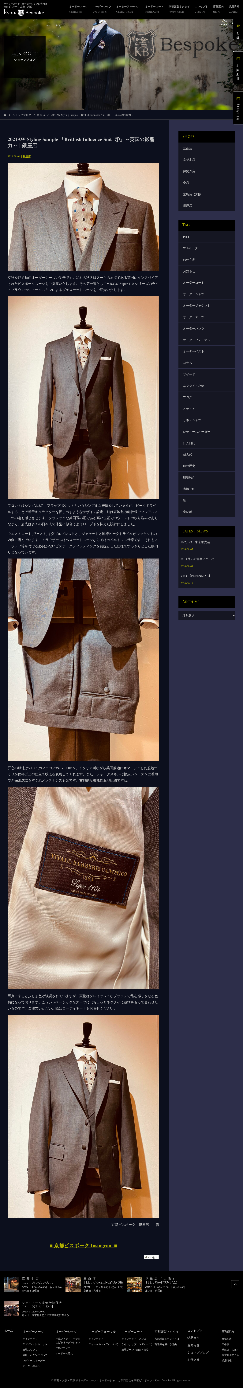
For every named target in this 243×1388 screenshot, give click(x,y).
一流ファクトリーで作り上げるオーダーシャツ (69, 1340)
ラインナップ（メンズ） (135, 1338)
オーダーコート (193, 282)
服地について (30, 1349)
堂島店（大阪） (193, 194)
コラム (187, 363)
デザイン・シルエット (35, 1344)
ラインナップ (30, 1338)
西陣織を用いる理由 (166, 1344)
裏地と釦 (189, 489)
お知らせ (189, 271)
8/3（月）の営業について (198, 559)
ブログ (187, 397)
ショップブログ (22, 115)
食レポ (187, 512)
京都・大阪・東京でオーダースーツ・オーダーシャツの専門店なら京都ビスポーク (103, 1380)
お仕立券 (189, 260)
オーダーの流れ (31, 1366)
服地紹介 (189, 477)
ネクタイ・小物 (193, 386)
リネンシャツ (192, 420)
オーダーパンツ (193, 328)
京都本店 (189, 160)
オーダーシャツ (193, 294)
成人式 (187, 454)
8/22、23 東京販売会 (195, 542)
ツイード (189, 374)
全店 (186, 183)
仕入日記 (189, 443)
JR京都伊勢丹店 (230, 1355)
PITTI (186, 237)
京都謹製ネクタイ (167, 1331)
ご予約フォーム (238, 110)
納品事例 (193, 1338)
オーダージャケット (196, 305)
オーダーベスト (193, 351)
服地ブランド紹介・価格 (135, 1349)
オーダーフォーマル (196, 340)
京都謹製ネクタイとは (167, 1338)
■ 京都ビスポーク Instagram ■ (83, 1245)
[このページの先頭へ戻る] (235, 1284)
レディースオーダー (196, 431)
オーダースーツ (193, 317)
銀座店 (41, 115)
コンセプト (195, 1330)
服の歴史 (189, 466)
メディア (189, 408)
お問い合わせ (238, 70)
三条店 (187, 148)
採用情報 (227, 1360)
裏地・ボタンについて (35, 1355)
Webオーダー (192, 248)
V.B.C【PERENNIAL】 (196, 576)
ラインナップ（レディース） (138, 1344)
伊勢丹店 (189, 171)
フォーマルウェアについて (103, 1344)
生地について (63, 1348)
